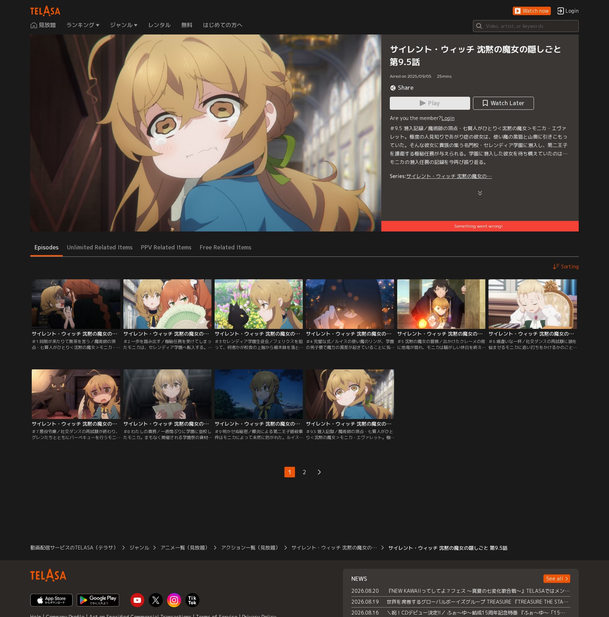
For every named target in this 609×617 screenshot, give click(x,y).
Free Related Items (225, 247)
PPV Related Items (166, 247)
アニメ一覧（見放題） (185, 547)
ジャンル (139, 547)
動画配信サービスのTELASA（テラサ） (74, 547)
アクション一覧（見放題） (250, 547)
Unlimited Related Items (100, 247)
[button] (532, 11)
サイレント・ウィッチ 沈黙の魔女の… (449, 176)
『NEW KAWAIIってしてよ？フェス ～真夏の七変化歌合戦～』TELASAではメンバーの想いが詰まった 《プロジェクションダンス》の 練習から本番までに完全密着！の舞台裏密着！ (478, 590)
